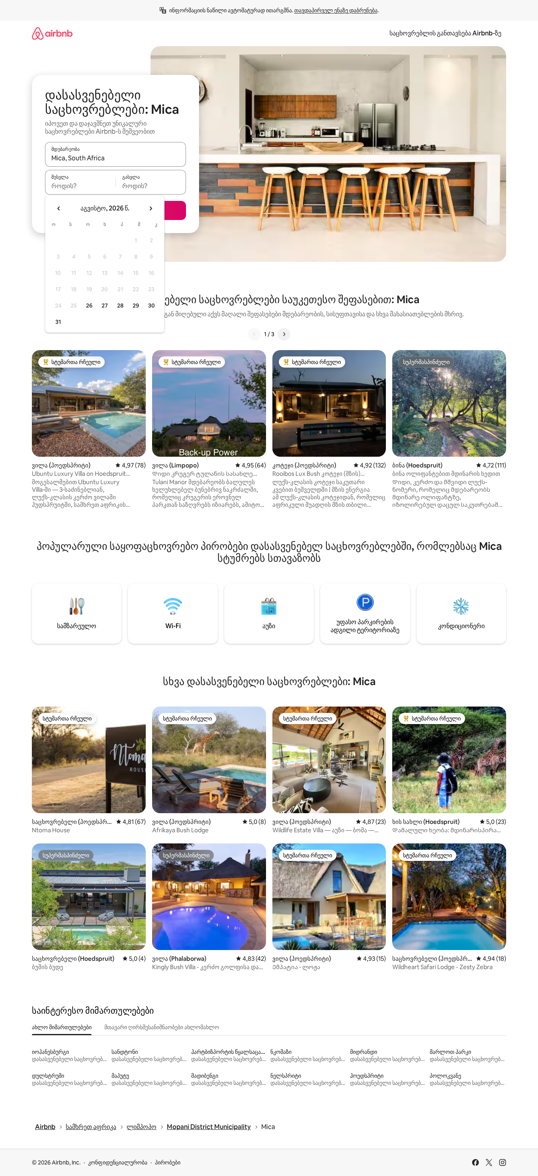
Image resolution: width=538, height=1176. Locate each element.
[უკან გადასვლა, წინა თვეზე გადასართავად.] (59, 208)
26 (89, 305)
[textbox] (80, 186)
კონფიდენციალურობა (117, 1162)
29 (136, 305)
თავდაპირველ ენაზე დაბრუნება (336, 10)
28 (120, 305)
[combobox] (115, 158)
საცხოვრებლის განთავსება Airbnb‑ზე (445, 33)
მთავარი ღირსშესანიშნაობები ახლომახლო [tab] (161, 1027)
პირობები (167, 1162)
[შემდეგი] (284, 334)
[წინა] (254, 334)
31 (58, 321)
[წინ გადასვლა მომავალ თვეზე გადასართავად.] (150, 208)
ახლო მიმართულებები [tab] (62, 1027)
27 (105, 305)
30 (151, 305)
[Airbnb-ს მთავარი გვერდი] (52, 33)
